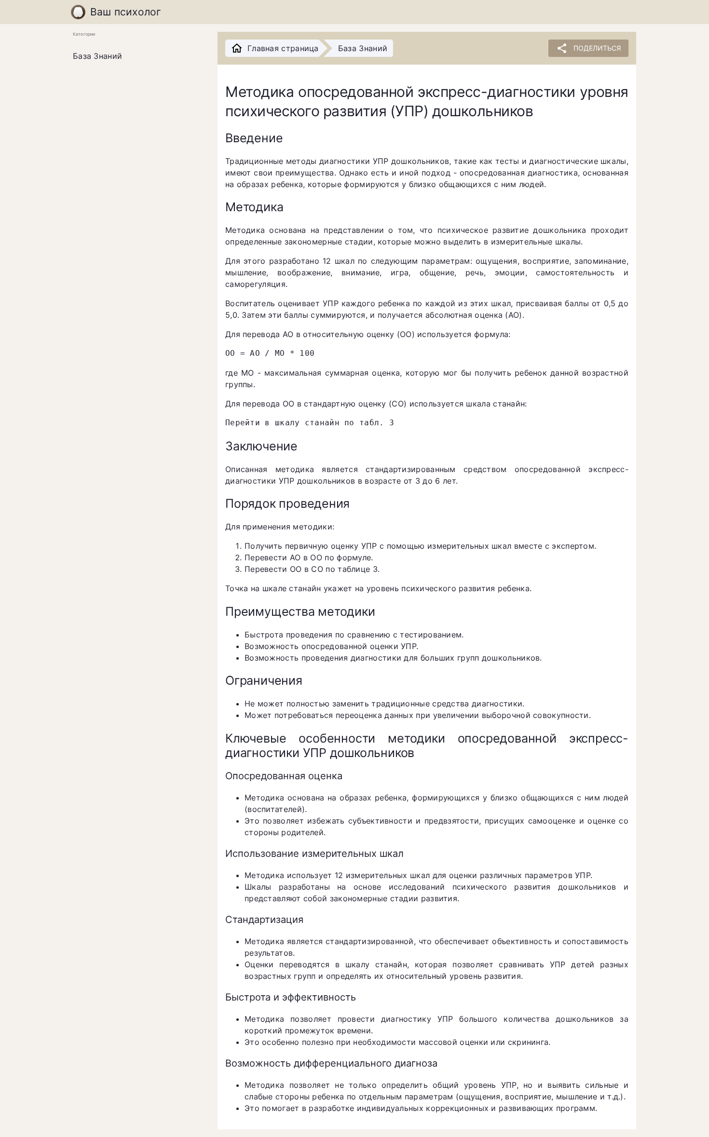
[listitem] (137, 56)
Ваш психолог (126, 12)
